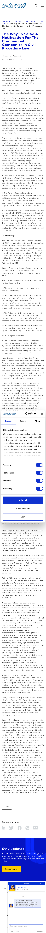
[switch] (39, 473)
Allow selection (23, 508)
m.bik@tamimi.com (13, 59)
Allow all (23, 500)
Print (7, 806)
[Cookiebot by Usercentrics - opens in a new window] (27, 414)
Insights (17, 21)
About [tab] (38, 421)
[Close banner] (42, 414)
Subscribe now (11, 869)
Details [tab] (23, 421)
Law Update (30, 21)
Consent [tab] (8, 421)
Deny (23, 517)
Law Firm (6, 21)
